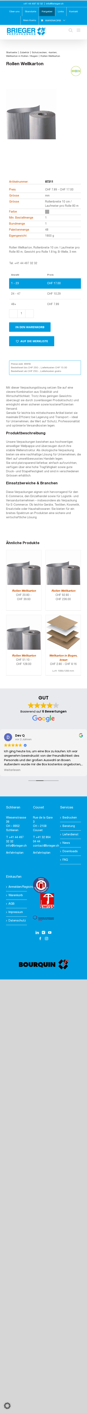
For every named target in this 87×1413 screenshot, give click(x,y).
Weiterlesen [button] (12, 770)
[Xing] (43, 932)
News (66, 843)
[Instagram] (46, 938)
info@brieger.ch (55, 4)
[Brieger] (31, 121)
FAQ (65, 860)
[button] (31, 341)
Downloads (70, 851)
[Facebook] (40, 938)
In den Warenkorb (29, 327)
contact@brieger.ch (46, 846)
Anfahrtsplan (14, 853)
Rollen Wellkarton (24, 591)
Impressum (15, 912)
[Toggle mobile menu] (79, 30)
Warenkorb (15, 895)
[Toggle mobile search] (71, 30)
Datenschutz (16, 920)
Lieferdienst (71, 834)
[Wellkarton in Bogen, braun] (63, 617)
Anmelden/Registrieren (16, 887)
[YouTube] (49, 932)
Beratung (69, 826)
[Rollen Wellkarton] (23, 552)
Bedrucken (70, 817)
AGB (11, 904)
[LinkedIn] (37, 932)
